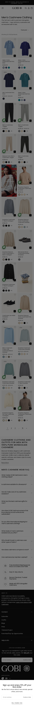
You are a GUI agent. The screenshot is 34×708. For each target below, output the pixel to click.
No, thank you (17, 703)
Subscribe (27, 697)
